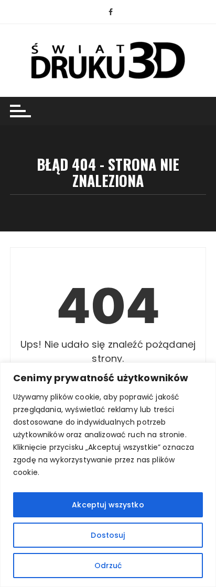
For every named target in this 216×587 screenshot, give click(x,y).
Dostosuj (108, 535)
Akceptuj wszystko (108, 505)
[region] (108, 474)
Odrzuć (108, 565)
